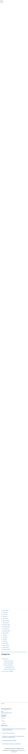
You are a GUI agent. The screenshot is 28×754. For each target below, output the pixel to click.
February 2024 (6, 620)
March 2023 (5, 643)
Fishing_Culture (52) (8, 660)
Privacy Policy (4, 714)
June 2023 (5, 637)
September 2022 (6, 649)
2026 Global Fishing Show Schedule (9, 740)
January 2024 (6, 622)
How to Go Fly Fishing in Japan (8, 733)
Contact (2, 703)
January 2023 (6, 647)
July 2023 (5, 635)
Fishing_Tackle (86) (8, 665)
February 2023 (6, 645)
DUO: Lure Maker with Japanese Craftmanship (11, 743)
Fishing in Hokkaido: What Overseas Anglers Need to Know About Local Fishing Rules (14, 729)
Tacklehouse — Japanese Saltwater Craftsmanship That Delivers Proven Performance (13, 737)
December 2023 (6, 624)
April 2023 (5, 641)
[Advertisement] (14, 688)
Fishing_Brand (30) (10, 667)
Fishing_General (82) (8, 662)
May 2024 (5, 614)
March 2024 (5, 618)
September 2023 (6, 631)
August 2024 (5, 610)
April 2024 (5, 616)
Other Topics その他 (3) (8, 671)
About (3, 720)
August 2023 (5, 633)
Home (3, 718)
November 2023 (6, 626)
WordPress (10, 750)
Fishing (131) (5, 658)
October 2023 (6, 628)
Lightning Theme (16, 750)
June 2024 (5, 612)
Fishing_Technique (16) (9, 669)
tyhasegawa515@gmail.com (6, 712)
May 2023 (5, 639)
